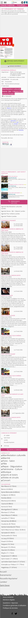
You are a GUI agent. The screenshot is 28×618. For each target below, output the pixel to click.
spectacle (13, 120)
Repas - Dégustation (12, 466)
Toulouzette (5, 535)
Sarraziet (4, 533)
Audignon (4, 495)
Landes (6, 440)
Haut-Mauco (5, 515)
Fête (5, 463)
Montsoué (5, 501)
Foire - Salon (9, 460)
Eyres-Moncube (7, 492)
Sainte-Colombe (7, 527)
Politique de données (10, 608)
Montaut (4, 512)
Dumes (3, 498)
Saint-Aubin (5, 559)
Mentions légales (9, 600)
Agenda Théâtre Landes (9, 216)
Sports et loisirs (10, 474)
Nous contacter (8, 597)
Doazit (3, 541)
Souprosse (5, 556)
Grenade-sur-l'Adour (8, 564)
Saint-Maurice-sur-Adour (10, 530)
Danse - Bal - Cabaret (10, 91)
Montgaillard (6, 509)
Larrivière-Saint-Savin (9, 562)
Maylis (3, 553)
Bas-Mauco (5, 486)
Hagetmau (5, 567)
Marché (6, 458)
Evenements (5, 575)
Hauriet (4, 550)
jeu (18, 122)
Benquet (4, 547)
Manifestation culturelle (11, 89)
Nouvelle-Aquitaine (9, 442)
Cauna (3, 504)
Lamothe (4, 518)
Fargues (4, 544)
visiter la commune (14, 449)
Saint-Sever (7, 438)
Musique (7, 472)
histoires (21, 130)
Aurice (3, 506)
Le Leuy (4, 538)
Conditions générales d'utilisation (14, 605)
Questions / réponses (10, 603)
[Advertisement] (14, 26)
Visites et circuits (11, 477)
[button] (14, 62)
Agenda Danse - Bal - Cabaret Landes (13, 211)
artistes (16, 124)
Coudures (4, 524)
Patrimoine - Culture (12, 469)
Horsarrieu (5, 521)
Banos (3, 489)
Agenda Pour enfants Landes (10, 214)
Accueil (3, 571)
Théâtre (12, 94)
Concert (6, 480)
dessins (9, 108)
